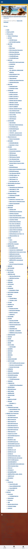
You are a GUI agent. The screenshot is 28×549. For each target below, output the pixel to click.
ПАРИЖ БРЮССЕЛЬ (14, 82)
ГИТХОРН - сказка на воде (15, 133)
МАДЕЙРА (10, 349)
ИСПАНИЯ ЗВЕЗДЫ (13, 143)
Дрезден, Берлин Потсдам (15, 108)
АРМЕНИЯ (10, 282)
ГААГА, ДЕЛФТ (12, 131)
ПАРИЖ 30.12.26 (12, 451)
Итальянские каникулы (15, 151)
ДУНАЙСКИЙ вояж (13, 56)
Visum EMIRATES (13, 488)
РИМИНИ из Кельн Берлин (15, 332)
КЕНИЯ (9, 338)
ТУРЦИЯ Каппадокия (14, 379)
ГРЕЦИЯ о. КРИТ (13, 300)
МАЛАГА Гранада (13, 312)
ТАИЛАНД (10, 381)
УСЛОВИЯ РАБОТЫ (13, 496)
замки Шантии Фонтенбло (15, 227)
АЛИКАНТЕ (12, 314)
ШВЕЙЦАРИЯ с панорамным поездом (16, 261)
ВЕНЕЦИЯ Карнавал (14, 171)
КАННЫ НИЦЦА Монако (15, 221)
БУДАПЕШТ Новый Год (13, 427)
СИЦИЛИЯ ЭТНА (13, 328)
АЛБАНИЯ (10, 280)
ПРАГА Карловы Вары (13, 466)
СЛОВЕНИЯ (10, 205)
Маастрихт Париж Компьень (16, 124)
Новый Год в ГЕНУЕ (12, 433)
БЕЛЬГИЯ (10, 60)
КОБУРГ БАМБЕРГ (13, 106)
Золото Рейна (12, 114)
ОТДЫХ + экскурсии (14, 411)
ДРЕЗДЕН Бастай (13, 92)
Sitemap (12, 514)
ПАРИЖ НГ (10, 453)
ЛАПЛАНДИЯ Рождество (14, 443)
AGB (9, 502)
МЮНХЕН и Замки (13, 102)
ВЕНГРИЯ (10, 84)
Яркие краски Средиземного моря (17, 169)
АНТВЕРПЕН (12, 64)
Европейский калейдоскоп (15, 135)
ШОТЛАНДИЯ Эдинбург (14, 42)
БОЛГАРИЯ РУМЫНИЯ (13, 292)
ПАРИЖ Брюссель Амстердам (15, 458)
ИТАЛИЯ (10, 147)
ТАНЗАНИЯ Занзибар (13, 375)
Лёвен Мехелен (12, 78)
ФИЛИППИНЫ (11, 387)
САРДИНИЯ (12, 326)
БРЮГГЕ (11, 68)
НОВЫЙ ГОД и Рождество (12, 413)
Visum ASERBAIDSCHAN (15, 486)
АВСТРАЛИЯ (11, 272)
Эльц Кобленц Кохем (14, 110)
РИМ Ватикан (12, 153)
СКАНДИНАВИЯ (11, 197)
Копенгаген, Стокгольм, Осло (16, 199)
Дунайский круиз (13, 86)
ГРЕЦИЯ (10, 296)
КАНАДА (10, 336)
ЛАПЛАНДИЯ (12, 346)
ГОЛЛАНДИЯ (11, 120)
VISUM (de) (10, 482)
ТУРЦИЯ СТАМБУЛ (12, 377)
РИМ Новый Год (12, 431)
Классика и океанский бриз (15, 365)
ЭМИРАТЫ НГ (11, 476)
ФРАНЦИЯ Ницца (12, 389)
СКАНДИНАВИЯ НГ (12, 462)
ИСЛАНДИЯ (10, 316)
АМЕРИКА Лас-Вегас (14, 278)
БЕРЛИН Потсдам (13, 98)
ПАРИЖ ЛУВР (12, 209)
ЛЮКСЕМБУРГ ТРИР (14, 189)
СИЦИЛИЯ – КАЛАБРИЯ (15, 330)
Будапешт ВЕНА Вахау (14, 54)
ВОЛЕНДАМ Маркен (14, 128)
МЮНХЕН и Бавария (14, 104)
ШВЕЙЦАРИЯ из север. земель (15, 474)
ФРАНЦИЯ (10, 207)
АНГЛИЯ (10, 38)
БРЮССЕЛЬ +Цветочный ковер (16, 62)
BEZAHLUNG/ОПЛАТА (13, 504)
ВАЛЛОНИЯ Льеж (13, 76)
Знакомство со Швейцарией (16, 250)
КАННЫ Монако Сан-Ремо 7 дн (16, 233)
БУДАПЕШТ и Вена (13, 88)
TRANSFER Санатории (13, 407)
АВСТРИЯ (10, 44)
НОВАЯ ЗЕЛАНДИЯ (12, 359)
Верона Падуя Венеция (14, 161)
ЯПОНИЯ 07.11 (12, 403)
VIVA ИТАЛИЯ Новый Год (14, 435)
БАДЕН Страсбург (13, 94)
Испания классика (13, 308)
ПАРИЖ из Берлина (14, 213)
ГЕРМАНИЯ (10, 90)
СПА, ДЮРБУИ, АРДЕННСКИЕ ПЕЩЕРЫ (16, 71)
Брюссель (11, 66)
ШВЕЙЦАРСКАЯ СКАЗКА (15, 256)
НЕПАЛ (9, 357)
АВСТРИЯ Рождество (13, 417)
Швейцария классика (14, 254)
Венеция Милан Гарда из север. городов (16, 164)
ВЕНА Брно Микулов (14, 52)
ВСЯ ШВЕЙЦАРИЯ (13, 248)
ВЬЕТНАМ (10, 294)
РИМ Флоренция (13, 155)
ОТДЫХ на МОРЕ (10, 32)
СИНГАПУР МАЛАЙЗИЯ (13, 373)
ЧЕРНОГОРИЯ (11, 395)
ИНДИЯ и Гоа (11, 304)
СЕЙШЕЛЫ (10, 369)
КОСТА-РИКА (11, 344)
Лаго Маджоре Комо (14, 159)
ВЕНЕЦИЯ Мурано (13, 167)
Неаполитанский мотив (15, 324)
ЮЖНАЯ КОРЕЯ (11, 334)
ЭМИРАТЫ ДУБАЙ (12, 399)
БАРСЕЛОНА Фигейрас (14, 310)
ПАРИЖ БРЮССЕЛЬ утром (14, 456)
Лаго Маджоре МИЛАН (14, 173)
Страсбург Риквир (13, 219)
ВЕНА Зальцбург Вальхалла (16, 50)
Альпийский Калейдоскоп (15, 258)
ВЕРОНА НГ (10, 437)
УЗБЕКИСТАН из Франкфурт (16, 385)
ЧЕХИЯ (9, 237)
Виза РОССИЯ (11, 490)
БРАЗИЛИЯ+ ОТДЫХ (14, 290)
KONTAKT (8, 492)
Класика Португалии (14, 367)
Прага (10, 240)
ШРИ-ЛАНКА (11, 391)
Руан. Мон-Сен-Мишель (15, 223)
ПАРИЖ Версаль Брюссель (15, 211)
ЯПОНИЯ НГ (10, 478)
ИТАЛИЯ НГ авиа (12, 439)
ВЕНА (10, 46)
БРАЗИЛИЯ (10, 288)
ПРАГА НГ (10, 468)
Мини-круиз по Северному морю (17, 201)
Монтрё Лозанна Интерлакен (16, 264)
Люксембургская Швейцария (16, 187)
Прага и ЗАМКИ (13, 242)
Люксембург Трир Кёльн (15, 112)
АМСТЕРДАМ (12, 122)
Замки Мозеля (12, 116)
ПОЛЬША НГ (11, 470)
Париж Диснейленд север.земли (17, 217)
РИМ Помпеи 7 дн (13, 179)
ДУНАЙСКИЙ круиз (13, 58)
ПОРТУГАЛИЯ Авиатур (13, 460)
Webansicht (24, 514)
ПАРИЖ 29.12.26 (12, 449)
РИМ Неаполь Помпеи (14, 157)
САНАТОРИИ (9, 405)
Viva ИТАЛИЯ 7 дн (13, 177)
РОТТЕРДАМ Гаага (13, 126)
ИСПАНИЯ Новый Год (13, 441)
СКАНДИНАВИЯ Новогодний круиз (16, 464)
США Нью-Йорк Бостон (14, 276)
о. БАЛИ (10, 286)
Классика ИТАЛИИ (13, 320)
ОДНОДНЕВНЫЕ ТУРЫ (14, 409)
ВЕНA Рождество (12, 419)
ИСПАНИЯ (10, 141)
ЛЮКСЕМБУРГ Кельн (14, 191)
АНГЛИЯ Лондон (13, 40)
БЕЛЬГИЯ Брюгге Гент (14, 74)
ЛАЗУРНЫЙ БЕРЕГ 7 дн (14, 231)
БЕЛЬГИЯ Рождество (13, 423)
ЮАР (9, 397)
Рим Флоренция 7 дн (14, 181)
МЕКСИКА (10, 355)
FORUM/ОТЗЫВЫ (12, 506)
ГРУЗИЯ (10, 302)
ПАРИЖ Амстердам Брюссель (16, 80)
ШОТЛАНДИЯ (11, 268)
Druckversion (6, 514)
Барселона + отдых (14, 145)
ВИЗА (7, 480)
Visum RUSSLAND (13, 484)
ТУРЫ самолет (9, 270)
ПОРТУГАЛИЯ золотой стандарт (17, 363)
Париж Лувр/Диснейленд (15, 215)
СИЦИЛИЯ (10, 371)
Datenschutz (10, 498)
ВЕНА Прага (12, 48)
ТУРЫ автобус (9, 34)
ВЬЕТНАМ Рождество (13, 429)
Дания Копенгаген (12, 137)
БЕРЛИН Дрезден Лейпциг (15, 100)
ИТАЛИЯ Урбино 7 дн (14, 175)
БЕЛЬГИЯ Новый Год (13, 425)
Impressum (10, 494)
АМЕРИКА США (11, 274)
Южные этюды (13, 149)
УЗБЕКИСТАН (11, 383)
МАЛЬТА (10, 353)
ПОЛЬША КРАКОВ (12, 193)
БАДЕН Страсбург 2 (14, 96)
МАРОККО (10, 351)
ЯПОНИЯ (10, 401)
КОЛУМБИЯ (10, 340)
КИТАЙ (9, 342)
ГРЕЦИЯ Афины (13, 298)
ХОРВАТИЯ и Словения (13, 244)
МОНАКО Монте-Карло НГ (14, 445)
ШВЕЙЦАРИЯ (11, 246)
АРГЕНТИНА (11, 284)
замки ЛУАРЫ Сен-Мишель (15, 229)
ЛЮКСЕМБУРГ (11, 185)
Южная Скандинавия (14, 139)
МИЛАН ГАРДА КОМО (14, 322)
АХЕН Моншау (12, 118)
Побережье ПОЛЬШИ (14, 195)
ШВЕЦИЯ (10, 266)
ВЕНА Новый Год (12, 421)
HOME (7, 30)
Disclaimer (10, 500)
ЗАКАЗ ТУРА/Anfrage (13, 36)
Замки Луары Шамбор (14, 225)
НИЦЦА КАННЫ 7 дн (14, 235)
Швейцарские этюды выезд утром (17, 252)
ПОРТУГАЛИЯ (11, 361)
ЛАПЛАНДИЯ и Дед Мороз (14, 183)
